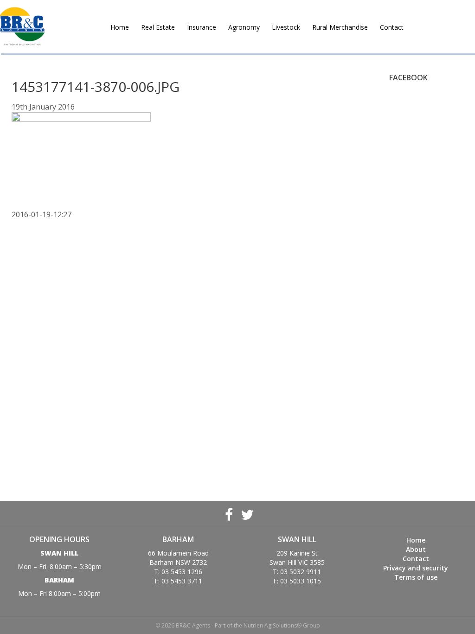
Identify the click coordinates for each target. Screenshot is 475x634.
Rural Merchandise (340, 27)
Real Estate (158, 27)
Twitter (246, 513)
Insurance (201, 27)
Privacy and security (415, 567)
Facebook (229, 513)
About (416, 549)
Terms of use (415, 577)
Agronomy (244, 27)
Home (119, 27)
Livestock (286, 27)
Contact (392, 27)
